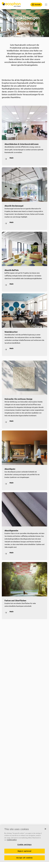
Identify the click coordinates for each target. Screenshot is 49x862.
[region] (24, 843)
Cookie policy (12, 840)
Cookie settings (24, 844)
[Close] (45, 828)
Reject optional (24, 851)
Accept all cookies (24, 858)
